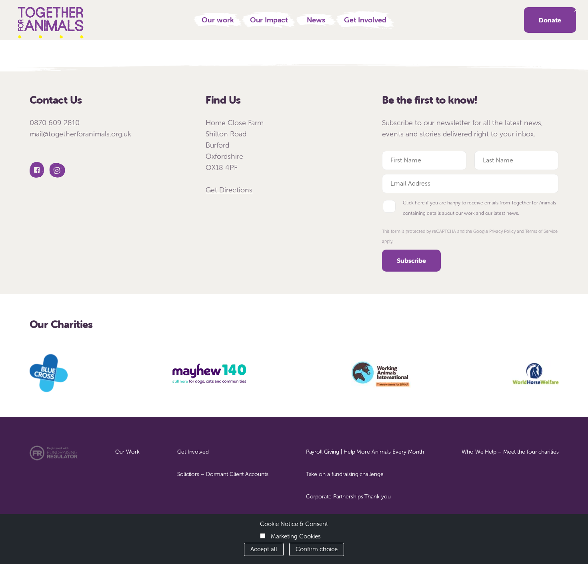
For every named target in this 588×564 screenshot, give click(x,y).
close (577, 9)
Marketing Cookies (295, 536)
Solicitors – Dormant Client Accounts (222, 474)
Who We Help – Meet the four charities (510, 452)
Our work (218, 19)
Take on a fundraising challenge (345, 474)
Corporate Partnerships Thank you (348, 497)
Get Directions (229, 190)
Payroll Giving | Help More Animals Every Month (365, 452)
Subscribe (411, 260)
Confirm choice (317, 549)
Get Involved (365, 19)
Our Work (127, 452)
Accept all (263, 549)
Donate (550, 20)
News (316, 19)
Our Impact (269, 19)
